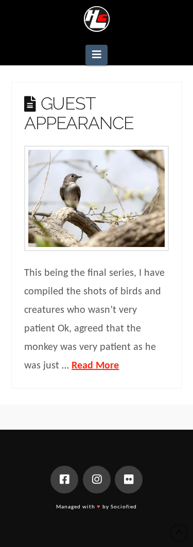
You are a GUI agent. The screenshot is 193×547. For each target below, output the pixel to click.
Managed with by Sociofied (96, 507)
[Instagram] (97, 479)
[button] (96, 55)
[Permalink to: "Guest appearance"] (96, 198)
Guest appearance (78, 113)
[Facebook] (64, 479)
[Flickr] (129, 479)
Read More (95, 366)
